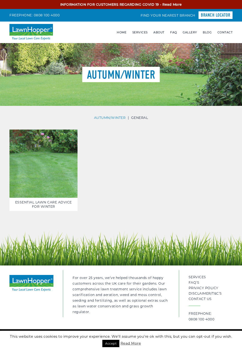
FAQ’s (194, 282)
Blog (207, 32)
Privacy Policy (203, 288)
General (139, 118)
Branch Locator (215, 15)
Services (140, 32)
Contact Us (200, 299)
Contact (225, 32)
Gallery (190, 32)
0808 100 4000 (47, 15)
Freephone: (202, 316)
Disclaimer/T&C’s (205, 293)
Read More (172, 4)
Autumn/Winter (110, 118)
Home (121, 32)
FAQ (173, 32)
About (158, 32)
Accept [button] (111, 343)
